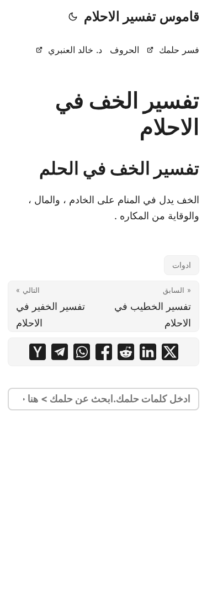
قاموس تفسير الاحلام (141, 16)
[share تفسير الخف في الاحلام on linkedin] (148, 352)
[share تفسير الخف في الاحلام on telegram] (59, 352)
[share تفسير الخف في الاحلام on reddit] (126, 352)
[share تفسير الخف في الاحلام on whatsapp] (81, 352)
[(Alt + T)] (72, 16)
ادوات (181, 265)
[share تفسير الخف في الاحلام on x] (170, 352)
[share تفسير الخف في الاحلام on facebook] (103, 352)
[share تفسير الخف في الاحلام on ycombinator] (37, 352)
